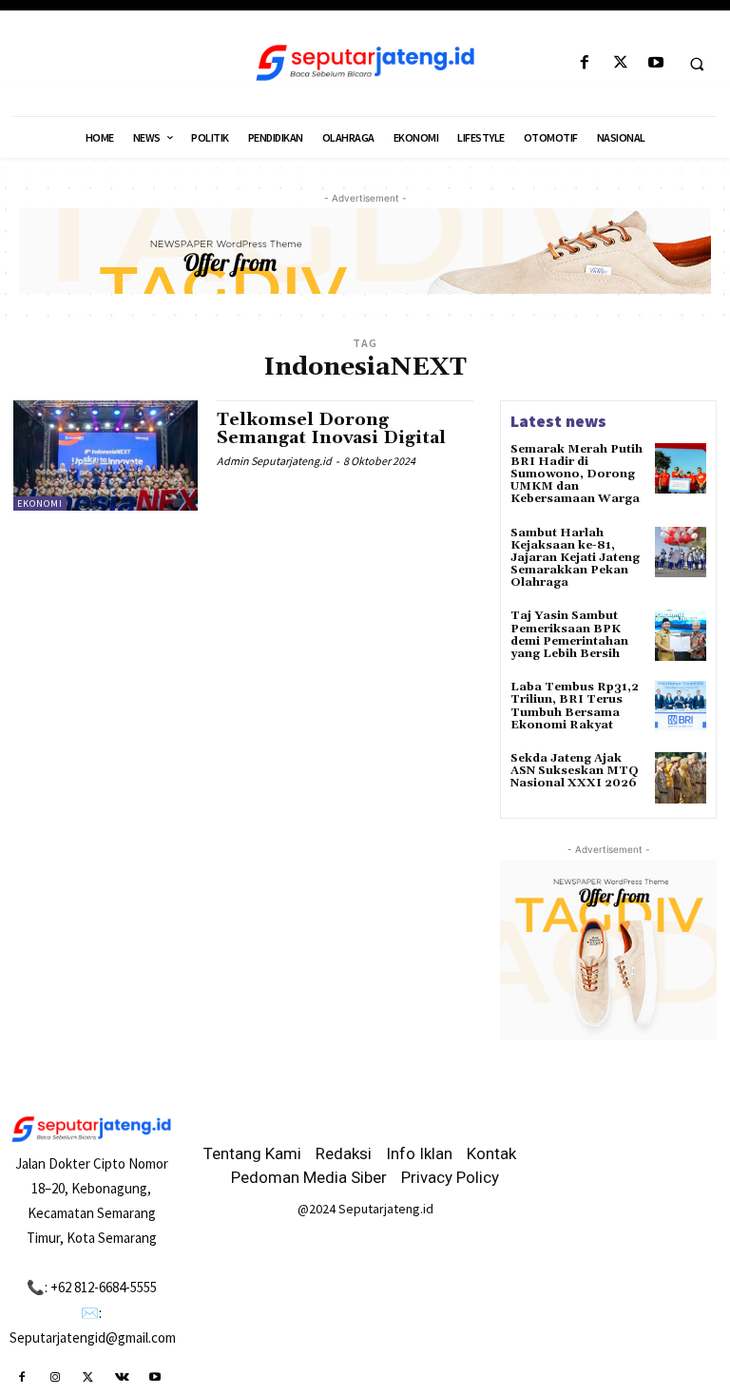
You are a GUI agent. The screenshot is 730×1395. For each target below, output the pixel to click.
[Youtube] (655, 63)
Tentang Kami (252, 1153)
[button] (696, 63)
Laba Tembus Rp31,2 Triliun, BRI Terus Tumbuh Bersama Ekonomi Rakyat (574, 706)
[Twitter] (620, 63)
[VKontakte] (122, 1377)
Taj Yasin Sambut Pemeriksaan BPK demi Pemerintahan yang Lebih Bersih (569, 635)
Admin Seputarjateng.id (274, 461)
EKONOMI (40, 503)
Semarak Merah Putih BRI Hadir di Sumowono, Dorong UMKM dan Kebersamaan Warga (576, 474)
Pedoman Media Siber (309, 1177)
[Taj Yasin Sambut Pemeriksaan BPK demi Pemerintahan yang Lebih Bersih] (680, 635)
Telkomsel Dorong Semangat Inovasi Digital (331, 429)
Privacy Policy (450, 1177)
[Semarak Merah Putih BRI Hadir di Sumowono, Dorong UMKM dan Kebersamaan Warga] (680, 468)
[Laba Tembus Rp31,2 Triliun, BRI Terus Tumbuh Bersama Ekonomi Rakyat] (680, 706)
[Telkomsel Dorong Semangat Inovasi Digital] (105, 455)
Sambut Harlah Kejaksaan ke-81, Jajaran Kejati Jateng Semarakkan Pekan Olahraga (575, 558)
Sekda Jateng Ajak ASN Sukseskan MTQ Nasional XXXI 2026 (574, 770)
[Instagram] (55, 1377)
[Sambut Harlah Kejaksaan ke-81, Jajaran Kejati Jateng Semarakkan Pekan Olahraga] (680, 552)
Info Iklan (419, 1153)
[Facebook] (585, 63)
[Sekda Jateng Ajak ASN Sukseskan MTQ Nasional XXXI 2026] (680, 778)
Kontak (491, 1153)
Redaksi (344, 1153)
